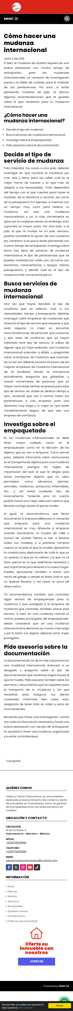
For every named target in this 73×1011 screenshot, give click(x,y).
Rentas (12, 896)
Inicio (11, 886)
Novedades (15, 906)
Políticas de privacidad (22, 921)
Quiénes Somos (18, 911)
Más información (26, 1007)
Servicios (13, 901)
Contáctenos (16, 916)
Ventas (12, 891)
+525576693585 (16, 842)
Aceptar (59, 1005)
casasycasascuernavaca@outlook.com (31, 860)
